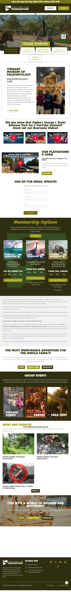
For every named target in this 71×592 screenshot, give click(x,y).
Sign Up (30, 213)
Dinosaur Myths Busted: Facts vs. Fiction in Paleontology (18, 487)
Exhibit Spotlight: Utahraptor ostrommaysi (14, 458)
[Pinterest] (65, 562)
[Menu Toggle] (35, 14)
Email (26, 203)
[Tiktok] (58, 566)
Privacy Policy (63, 585)
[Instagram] (56, 562)
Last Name (27, 196)
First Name (27, 189)
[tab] (12, 50)
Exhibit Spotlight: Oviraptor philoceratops (47, 458)
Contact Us (50, 585)
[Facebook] (51, 562)
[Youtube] (60, 562)
